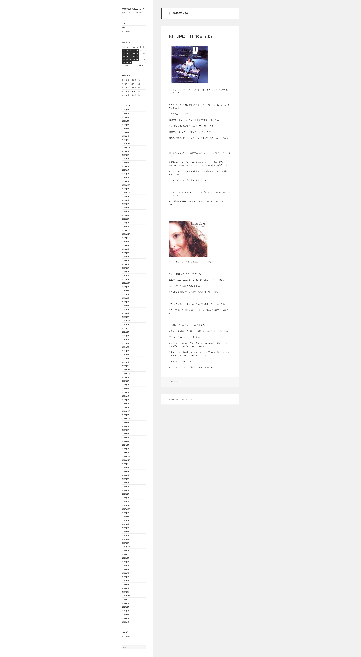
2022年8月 (126, 291)
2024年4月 (126, 215)
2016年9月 (126, 558)
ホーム (124, 24)
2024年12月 (126, 185)
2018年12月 (126, 456)
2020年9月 (126, 377)
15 (124, 56)
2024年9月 (126, 196)
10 (131, 53)
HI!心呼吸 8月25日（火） (131, 80)
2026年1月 (126, 136)
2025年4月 (126, 170)
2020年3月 (126, 400)
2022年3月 (126, 309)
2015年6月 (126, 614)
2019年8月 (126, 426)
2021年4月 (126, 351)
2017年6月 (126, 524)
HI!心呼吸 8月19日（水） (131, 95)
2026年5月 (126, 121)
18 (134, 56)
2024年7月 (126, 204)
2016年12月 (126, 547)
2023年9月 (126, 242)
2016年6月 (126, 569)
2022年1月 (126, 317)
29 (124, 62)
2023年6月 (126, 253)
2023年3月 (126, 264)
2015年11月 (126, 596)
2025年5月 (126, 166)
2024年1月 (126, 226)
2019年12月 (126, 411)
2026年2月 (126, 132)
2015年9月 (126, 603)
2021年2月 (126, 358)
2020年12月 (126, 366)
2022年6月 (126, 298)
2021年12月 (126, 321)
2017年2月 (126, 539)
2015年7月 (126, 611)
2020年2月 (126, 404)
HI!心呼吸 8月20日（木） (131, 91)
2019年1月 (126, 452)
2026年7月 (126, 113)
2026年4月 (126, 125)
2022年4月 (126, 306)
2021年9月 (126, 332)
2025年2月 (126, 177)
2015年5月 (126, 618)
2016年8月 (126, 562)
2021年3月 (126, 355)
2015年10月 (126, 599)
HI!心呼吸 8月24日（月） (131, 84)
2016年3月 (126, 581)
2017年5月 (126, 528)
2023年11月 (126, 234)
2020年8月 (126, 381)
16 (127, 56)
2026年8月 (126, 110)
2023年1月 (126, 272)
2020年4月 (126, 396)
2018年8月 (126, 471)
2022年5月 (126, 302)
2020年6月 (126, 388)
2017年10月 (126, 509)
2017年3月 (126, 535)
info (123, 27)
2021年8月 (126, 336)
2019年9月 (126, 422)
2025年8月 (126, 155)
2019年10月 (126, 419)
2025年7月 (126, 159)
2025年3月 (126, 174)
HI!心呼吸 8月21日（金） (131, 88)
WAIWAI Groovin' (133, 9)
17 (131, 56)
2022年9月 (126, 287)
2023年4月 (126, 260)
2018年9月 (126, 468)
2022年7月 (126, 294)
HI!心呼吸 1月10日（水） (191, 36)
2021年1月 (126, 362)
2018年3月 (126, 490)
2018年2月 (126, 494)
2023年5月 (126, 257)
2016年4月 (126, 577)
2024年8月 (126, 200)
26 (137, 59)
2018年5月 (126, 483)
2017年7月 (126, 520)
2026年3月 (126, 129)
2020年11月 (126, 370)
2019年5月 (126, 437)
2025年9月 (126, 151)
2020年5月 (126, 392)
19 (137, 56)
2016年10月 (126, 554)
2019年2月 (126, 449)
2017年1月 (126, 543)
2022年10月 (126, 283)
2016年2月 (126, 584)
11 (134, 53)
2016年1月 (126, 588)
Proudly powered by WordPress (180, 399)
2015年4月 (126, 622)
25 (134, 59)
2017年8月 (126, 517)
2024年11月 (126, 189)
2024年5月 (126, 211)
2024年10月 (126, 193)
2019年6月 (126, 434)
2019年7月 (126, 430)
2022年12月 (126, 275)
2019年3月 (126, 445)
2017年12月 (126, 501)
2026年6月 (126, 117)
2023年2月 (126, 268)
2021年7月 (126, 339)
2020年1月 (126, 407)
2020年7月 (126, 385)
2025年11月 (126, 144)
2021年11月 (126, 324)
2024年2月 (126, 223)
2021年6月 (126, 343)
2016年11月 (126, 550)
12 (137, 53)
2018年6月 (126, 479)
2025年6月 (126, 162)
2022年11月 (126, 279)
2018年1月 (126, 498)
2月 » (141, 65)
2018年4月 (126, 486)
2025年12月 (126, 140)
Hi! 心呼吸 (126, 31)
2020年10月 (126, 373)
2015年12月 (126, 592)
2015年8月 (126, 607)
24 (131, 59)
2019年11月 (126, 415)
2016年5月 (126, 573)
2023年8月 (126, 245)
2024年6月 (126, 208)
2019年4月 (126, 441)
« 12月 (127, 65)
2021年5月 (126, 347)
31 (131, 62)
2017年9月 (126, 513)
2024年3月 (126, 219)
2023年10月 (126, 238)
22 (124, 59)
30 (127, 62)
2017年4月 (126, 532)
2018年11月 (126, 460)
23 (127, 59)
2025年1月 (126, 181)
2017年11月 (126, 505)
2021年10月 (126, 328)
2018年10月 (126, 464)
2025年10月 (126, 147)
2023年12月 (126, 230)
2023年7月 (126, 249)
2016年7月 (126, 566)
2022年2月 (126, 313)
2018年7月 (126, 475)
